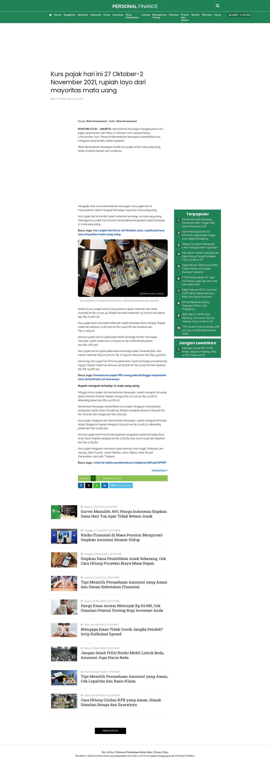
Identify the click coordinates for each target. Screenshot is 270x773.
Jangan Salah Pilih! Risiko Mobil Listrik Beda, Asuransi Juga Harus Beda (122, 655)
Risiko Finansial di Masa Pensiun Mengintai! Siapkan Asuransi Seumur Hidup (121, 537)
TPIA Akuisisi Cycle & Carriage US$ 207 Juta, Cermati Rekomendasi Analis (200, 330)
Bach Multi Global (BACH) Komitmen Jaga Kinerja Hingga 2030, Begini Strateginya (198, 235)
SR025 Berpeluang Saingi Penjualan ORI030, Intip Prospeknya (195, 306)
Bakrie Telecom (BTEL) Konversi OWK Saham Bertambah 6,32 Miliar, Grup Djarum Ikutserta (199, 293)
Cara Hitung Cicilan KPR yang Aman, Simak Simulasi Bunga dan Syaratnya (121, 702)
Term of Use (107, 752)
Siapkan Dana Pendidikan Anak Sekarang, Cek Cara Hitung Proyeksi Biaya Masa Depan (123, 561)
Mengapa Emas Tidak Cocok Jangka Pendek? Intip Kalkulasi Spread (122, 631)
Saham (195, 15)
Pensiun (174, 15)
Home (57, 15)
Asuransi (83, 15)
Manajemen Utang (159, 16)
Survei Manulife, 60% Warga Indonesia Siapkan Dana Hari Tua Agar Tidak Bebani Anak (124, 514)
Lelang (145, 15)
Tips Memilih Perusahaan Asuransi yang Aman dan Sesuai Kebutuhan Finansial (124, 584)
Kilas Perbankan (132, 16)
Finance (135, 6)
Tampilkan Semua (112, 478)
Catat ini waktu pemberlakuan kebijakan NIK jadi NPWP (129, 462)
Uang (217, 15)
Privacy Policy (161, 752)
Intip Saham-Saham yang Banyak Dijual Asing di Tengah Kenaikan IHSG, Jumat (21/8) (200, 256)
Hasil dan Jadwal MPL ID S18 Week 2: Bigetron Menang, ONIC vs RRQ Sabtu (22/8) (199, 352)
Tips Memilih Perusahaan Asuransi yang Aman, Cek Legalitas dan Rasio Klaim (124, 679)
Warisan (207, 15)
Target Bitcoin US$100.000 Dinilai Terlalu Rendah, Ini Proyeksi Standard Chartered (200, 269)
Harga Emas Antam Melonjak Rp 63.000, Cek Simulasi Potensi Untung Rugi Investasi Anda (122, 608)
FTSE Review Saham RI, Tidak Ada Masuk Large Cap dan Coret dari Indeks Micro (199, 281)
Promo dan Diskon (185, 17)
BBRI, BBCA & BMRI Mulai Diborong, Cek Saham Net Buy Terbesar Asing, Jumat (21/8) (198, 318)
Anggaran (69, 15)
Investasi (117, 15)
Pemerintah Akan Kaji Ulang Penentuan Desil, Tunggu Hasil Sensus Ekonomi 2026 (198, 223)
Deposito (95, 15)
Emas (107, 15)
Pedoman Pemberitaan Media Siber (134, 752)
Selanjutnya (159, 470)
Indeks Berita (110, 731)
